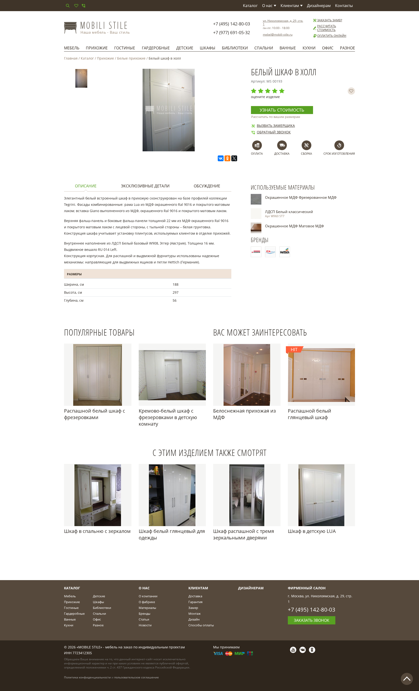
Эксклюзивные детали (145, 186)
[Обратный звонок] (83, 5)
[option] (81, 79)
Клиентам (290, 5)
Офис (327, 48)
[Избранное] (76, 5)
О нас (267, 5)
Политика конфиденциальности (87, 677)
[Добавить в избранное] (351, 91)
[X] (234, 158)
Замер (193, 608)
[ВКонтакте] (221, 158)
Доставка (195, 596)
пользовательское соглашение (136, 677)
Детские (184, 48)
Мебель (71, 48)
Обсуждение (207, 186)
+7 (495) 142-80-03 (231, 24)
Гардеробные (156, 48)
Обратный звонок (274, 132)
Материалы (147, 608)
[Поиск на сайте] (67, 5)
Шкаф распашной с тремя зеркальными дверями (243, 534)
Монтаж (194, 613)
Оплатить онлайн (331, 36)
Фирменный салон (307, 588)
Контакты (344, 5)
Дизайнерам (319, 5)
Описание (86, 186)
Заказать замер (329, 20)
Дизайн (194, 619)
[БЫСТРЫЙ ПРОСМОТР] (97, 375)
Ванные (288, 48)
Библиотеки (235, 48)
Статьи (144, 619)
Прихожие (97, 48)
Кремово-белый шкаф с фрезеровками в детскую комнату (168, 417)
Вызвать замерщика (276, 125)
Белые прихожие (131, 58)
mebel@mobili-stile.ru (277, 34)
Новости (145, 625)
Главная (71, 58)
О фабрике (147, 602)
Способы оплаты (201, 625)
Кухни (309, 48)
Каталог (250, 5)
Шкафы (207, 48)
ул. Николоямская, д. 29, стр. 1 (283, 22)
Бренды (144, 613)
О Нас (144, 588)
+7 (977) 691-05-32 (231, 32)
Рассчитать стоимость (326, 28)
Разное (347, 48)
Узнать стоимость (282, 110)
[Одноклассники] (227, 158)
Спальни (263, 48)
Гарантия (195, 602)
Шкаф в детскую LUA (312, 531)
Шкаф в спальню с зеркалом (97, 531)
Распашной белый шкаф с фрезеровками (94, 414)
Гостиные (124, 48)
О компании (148, 596)
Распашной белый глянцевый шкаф (309, 414)
